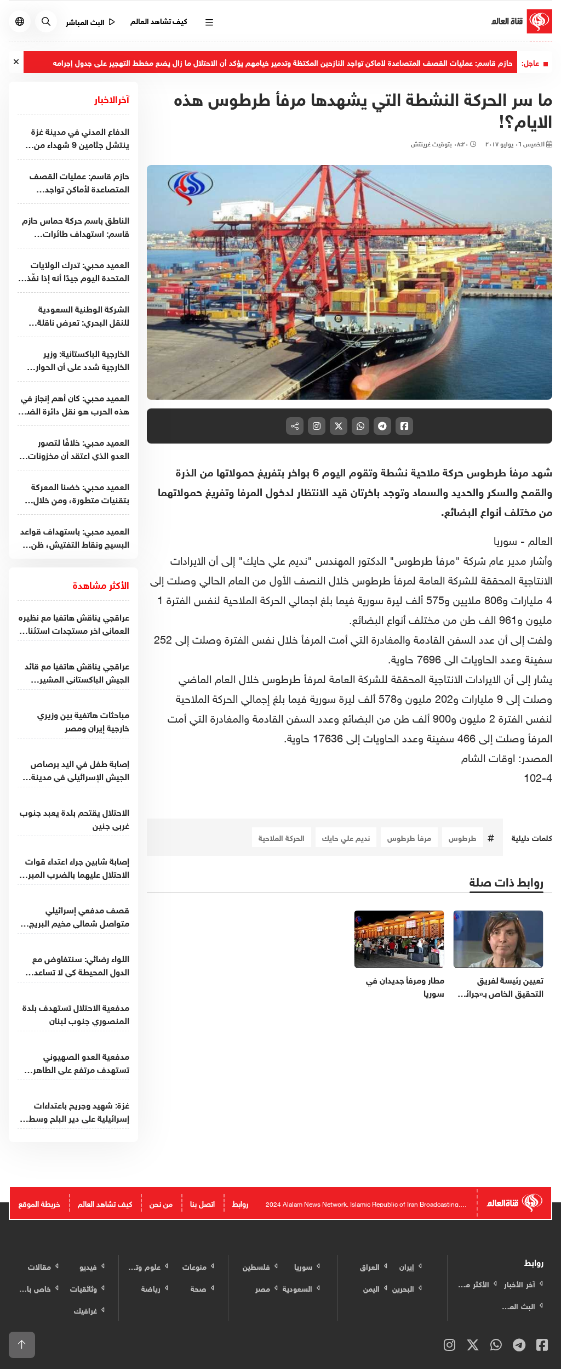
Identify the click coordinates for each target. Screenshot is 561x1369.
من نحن (161, 1202)
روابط (240, 1202)
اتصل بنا (202, 1202)
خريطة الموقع (39, 1202)
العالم (538, 539)
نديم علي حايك (346, 837)
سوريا (505, 539)
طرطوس (463, 837)
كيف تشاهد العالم (159, 20)
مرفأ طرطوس (409, 837)
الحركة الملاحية (282, 837)
